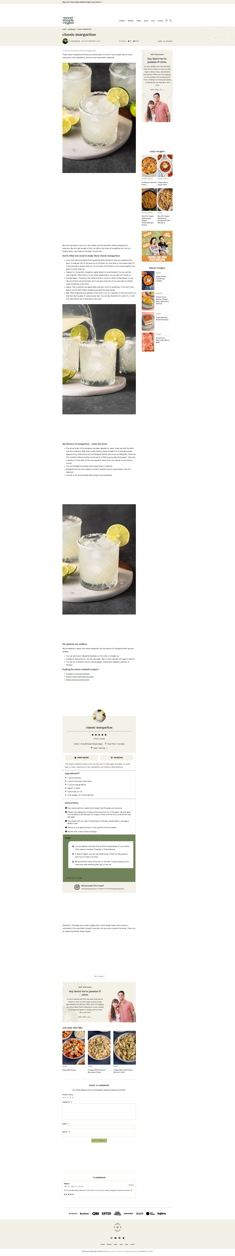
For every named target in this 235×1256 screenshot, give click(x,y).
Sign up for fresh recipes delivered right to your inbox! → (82, 2)
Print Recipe (83, 758)
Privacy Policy (111, 1251)
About (146, 21)
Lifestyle (130, 21)
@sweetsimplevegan (90, 888)
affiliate (93, 925)
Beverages (72, 29)
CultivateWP (149, 1251)
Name (65, 1124)
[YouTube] (115, 1238)
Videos (138, 21)
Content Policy (120, 1251)
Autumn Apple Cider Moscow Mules (80, 677)
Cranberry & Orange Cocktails (77, 674)
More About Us (84, 1017)
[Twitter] (124, 1238)
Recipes (121, 21)
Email (66, 1132)
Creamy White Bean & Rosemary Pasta (97, 1071)
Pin (131, 41)
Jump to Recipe (165, 41)
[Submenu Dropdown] (125, 21)
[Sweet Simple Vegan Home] (68, 21)
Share (137, 41)
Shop (153, 21)
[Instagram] (111, 1238)
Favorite (123, 41)
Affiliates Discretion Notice (132, 1251)
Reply (131, 1185)
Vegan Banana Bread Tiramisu (162, 318)
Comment (67, 1102)
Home (64, 29)
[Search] (171, 20)
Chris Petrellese (75, 41)
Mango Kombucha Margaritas (77, 680)
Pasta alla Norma (69, 1070)
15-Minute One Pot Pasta (149, 183)
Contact (160, 21)
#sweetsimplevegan (118, 888)
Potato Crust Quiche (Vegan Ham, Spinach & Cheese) (162, 300)
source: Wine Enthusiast (116, 457)
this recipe (122, 854)
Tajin (101, 864)
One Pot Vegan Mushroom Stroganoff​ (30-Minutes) (164, 219)
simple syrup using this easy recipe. (101, 290)
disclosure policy (92, 50)
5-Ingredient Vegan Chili (163, 183)
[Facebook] (120, 1238)
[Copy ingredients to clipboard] (78, 773)
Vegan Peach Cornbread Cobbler (161, 278)
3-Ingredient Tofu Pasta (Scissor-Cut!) (123, 1071)
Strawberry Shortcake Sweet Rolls (162, 340)
